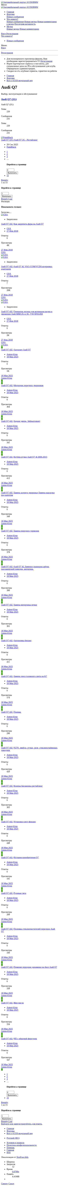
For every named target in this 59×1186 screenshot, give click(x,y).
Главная (10, 12)
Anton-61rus (12, 354)
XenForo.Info (22, 1157)
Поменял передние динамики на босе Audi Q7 (35, 967)
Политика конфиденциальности (22, 1145)
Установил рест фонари (25, 822)
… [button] (8, 159)
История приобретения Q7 (26, 857)
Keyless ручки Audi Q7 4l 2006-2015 (30, 457)
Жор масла (19, 1003)
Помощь (10, 1147)
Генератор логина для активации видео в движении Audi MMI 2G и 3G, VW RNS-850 (26, 312)
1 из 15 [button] (4, 182)
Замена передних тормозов (26, 531)
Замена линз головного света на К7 (30, 676)
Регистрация (7, 53)
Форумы (11, 14)
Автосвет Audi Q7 (22, 350)
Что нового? (12, 19)
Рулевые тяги (20, 893)
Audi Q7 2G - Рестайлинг (19, 140)
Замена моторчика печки (25, 605)
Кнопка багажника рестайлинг (28, 786)
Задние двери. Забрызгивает (27, 421)
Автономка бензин (22, 640)
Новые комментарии (29, 29)
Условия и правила (15, 1143)
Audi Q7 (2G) (9, 99)
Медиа (10, 26)
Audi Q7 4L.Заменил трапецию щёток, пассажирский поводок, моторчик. (25, 567)
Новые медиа (30, 21)
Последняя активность (25, 24)
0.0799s (15, 1171)
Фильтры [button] (5, 201)
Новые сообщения (15, 17)
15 (8, 175)
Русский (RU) (13, 1138)
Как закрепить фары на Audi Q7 (29, 224)
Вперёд (4, 180)
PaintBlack (11, 147)
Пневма (17, 712)
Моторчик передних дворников (28, 385)
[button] (4, 5)
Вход (3, 48)
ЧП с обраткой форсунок (25, 1038)
